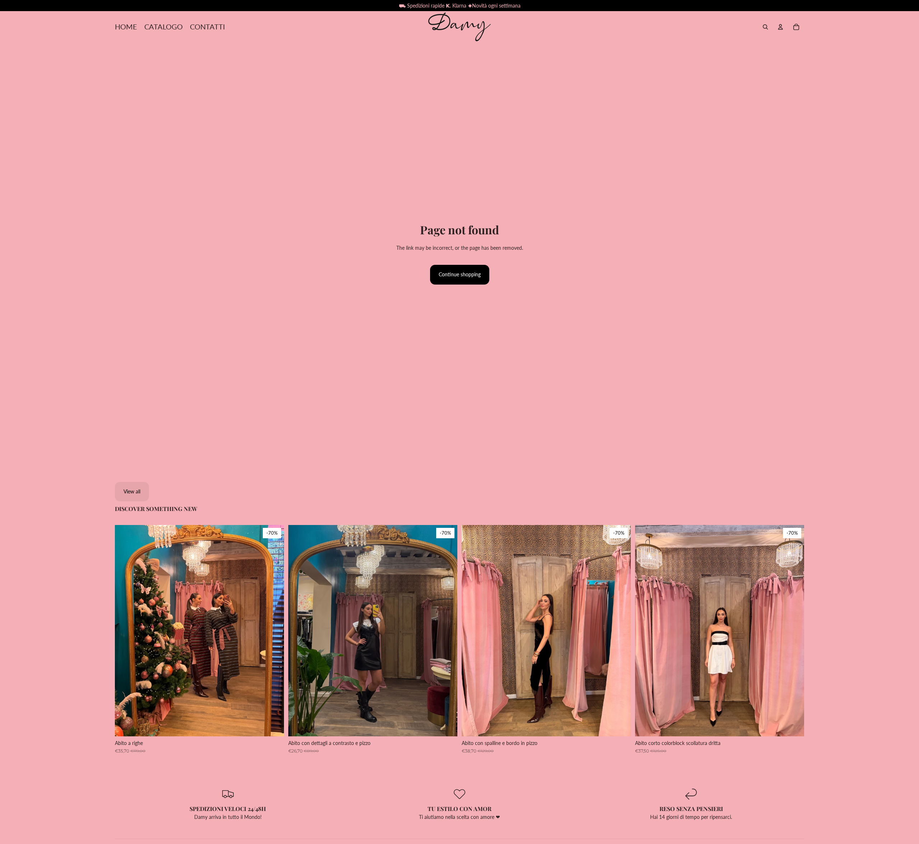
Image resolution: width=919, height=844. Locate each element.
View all (131, 491)
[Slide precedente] (125, 630)
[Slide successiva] (273, 630)
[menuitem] (126, 27)
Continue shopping (460, 274)
